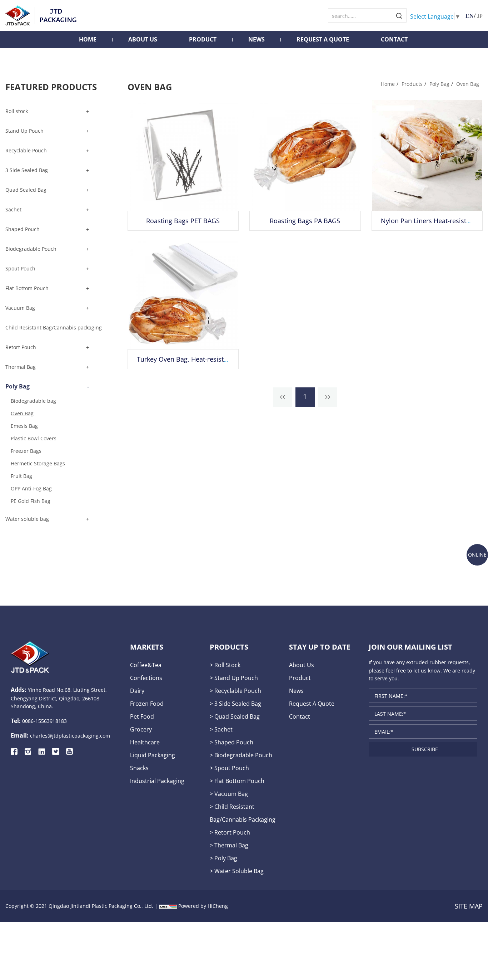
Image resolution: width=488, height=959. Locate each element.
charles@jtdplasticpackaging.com (70, 735)
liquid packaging (152, 755)
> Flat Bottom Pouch (237, 780)
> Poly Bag (223, 858)
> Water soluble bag (237, 871)
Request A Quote (323, 39)
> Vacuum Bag (229, 793)
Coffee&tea (145, 665)
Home (87, 39)
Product (202, 39)
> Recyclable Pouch (235, 690)
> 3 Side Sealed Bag (235, 703)
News (256, 39)
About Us (142, 39)
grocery (141, 729)
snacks (139, 768)
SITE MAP (469, 906)
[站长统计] (168, 905)
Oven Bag (467, 83)
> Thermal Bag (229, 845)
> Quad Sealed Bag (235, 716)
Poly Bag (439, 83)
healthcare (145, 742)
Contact (394, 39)
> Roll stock (225, 665)
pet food (142, 716)
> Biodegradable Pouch (241, 755)
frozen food (147, 703)
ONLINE (477, 554)
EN (469, 16)
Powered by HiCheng (203, 905)
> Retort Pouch (230, 832)
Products (412, 83)
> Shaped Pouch (231, 742)
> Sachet (221, 729)
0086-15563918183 (44, 721)
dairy (137, 690)
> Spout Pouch (229, 768)
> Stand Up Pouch (234, 677)
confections (146, 677)
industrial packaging (157, 780)
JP (480, 16)
